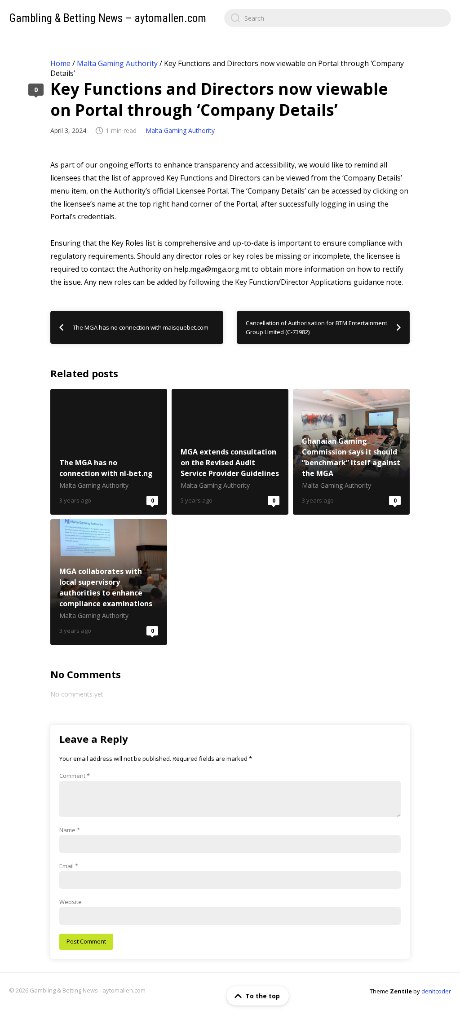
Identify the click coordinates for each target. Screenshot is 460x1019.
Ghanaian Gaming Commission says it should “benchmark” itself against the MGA (351, 452)
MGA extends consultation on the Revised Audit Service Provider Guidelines (230, 452)
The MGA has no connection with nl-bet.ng (108, 452)
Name (69, 830)
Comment (74, 776)
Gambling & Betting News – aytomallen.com (107, 18)
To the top (262, 996)
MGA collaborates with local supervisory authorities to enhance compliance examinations (108, 582)
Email (68, 866)
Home (60, 63)
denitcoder (436, 991)
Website (70, 902)
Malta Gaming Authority (117, 63)
